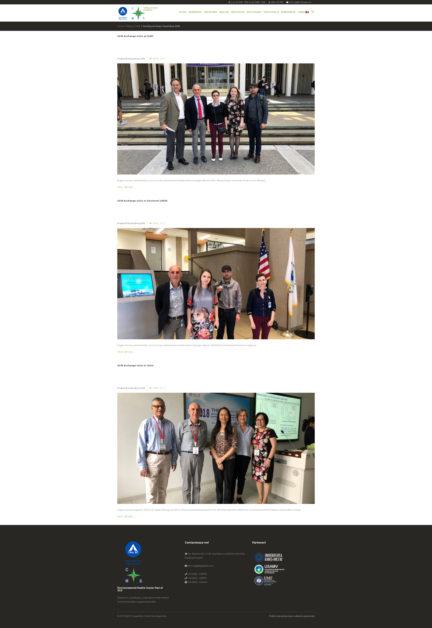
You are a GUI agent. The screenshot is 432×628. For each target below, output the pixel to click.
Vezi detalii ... (126, 187)
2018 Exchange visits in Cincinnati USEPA (142, 200)
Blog (129, 26)
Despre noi (195, 12)
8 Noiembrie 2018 (135, 58)
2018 (137, 26)
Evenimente (288, 12)
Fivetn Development (155, 616)
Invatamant (254, 12)
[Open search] (313, 11)
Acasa (182, 12)
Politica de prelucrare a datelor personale (292, 616)
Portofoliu (271, 12)
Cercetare (210, 12)
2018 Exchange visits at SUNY (135, 36)
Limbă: (302, 12)
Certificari (238, 12)
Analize (224, 12)
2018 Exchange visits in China (135, 365)
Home (120, 26)
